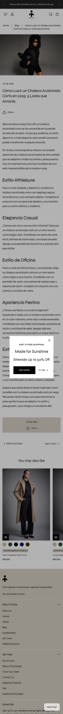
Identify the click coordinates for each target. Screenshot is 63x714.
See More (24, 370)
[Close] (49, 340)
